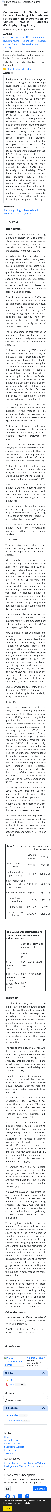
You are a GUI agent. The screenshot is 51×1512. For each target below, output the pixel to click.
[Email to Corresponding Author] (27, 37)
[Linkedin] (20, 1497)
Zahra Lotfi (28, 40)
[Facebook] (7, 1497)
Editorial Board (12, 1443)
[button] (31, 1503)
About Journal (11, 1440)
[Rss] (27, 1497)
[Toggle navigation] (24, 5)
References (14, 1346)
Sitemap (8, 1453)
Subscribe (40, 1488)
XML (11, 1380)
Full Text (13, 222)
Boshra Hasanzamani (14, 37)
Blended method (32, 210)
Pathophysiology (12, 210)
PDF (16, 1384)
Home (7, 1437)
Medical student (12, 213)
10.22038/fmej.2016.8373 (19, 69)
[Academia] (13, 1497)
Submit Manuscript (14, 1446)
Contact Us (10, 1450)
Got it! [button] (7, 1509)
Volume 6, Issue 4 (36, 1357)
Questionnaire (31, 213)
